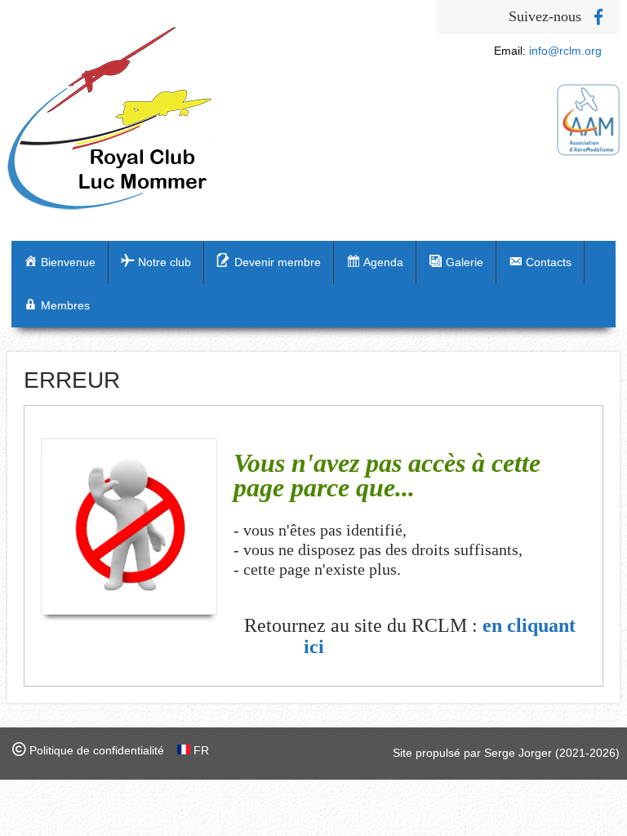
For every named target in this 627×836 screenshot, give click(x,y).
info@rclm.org (565, 50)
